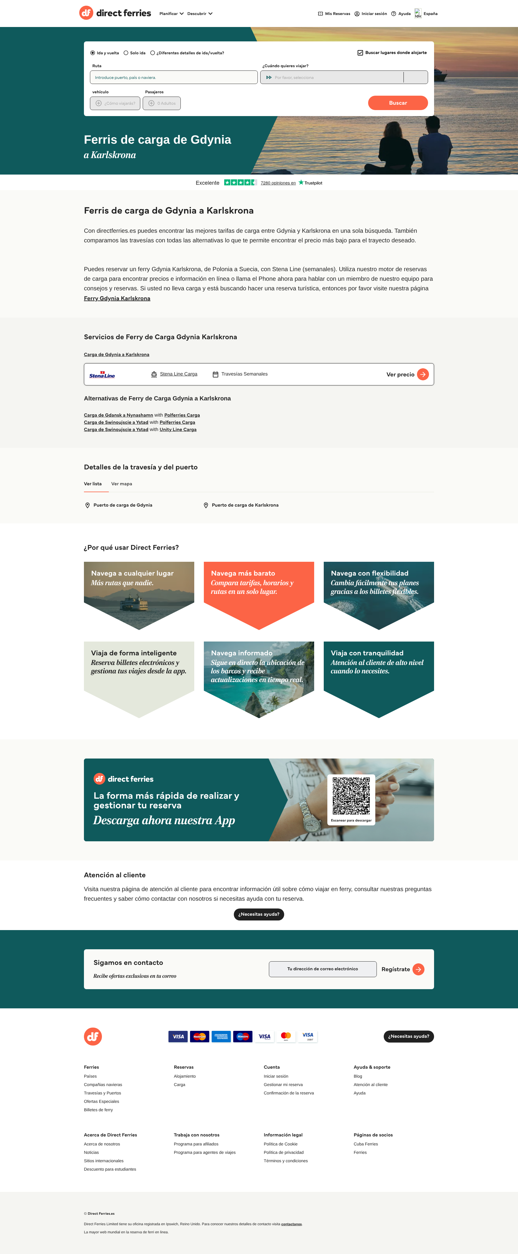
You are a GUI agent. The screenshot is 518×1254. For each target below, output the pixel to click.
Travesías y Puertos (102, 1093)
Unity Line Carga (177, 429)
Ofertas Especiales (101, 1101)
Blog (358, 1076)
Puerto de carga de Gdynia (123, 505)
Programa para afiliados (196, 1144)
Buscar (398, 103)
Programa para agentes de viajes (205, 1152)
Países (90, 1076)
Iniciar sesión (276, 1076)
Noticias (91, 1152)
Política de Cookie (281, 1144)
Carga (179, 1084)
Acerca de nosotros (102, 1144)
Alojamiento (185, 1076)
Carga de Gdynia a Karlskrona (116, 354)
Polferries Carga (182, 415)
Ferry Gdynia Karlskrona (117, 298)
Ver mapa (121, 483)
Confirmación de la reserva (289, 1093)
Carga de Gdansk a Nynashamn (118, 415)
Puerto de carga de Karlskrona (245, 505)
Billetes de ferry (98, 1109)
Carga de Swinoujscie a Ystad (116, 422)
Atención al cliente (371, 1084)
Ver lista (93, 483)
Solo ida (137, 52)
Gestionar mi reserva (283, 1084)
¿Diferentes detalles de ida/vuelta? (190, 52)
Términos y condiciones (286, 1160)
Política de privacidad (284, 1152)
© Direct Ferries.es (99, 1214)
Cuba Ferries (366, 1144)
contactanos (291, 1224)
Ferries (360, 1152)
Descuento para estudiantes (110, 1169)
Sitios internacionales (104, 1160)
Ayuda (359, 1093)
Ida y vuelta (108, 52)
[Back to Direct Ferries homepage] (115, 13)
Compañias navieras (103, 1084)
